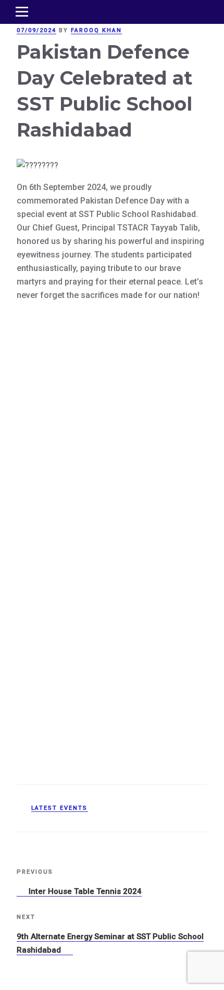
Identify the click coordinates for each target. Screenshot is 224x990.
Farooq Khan (96, 30)
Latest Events (59, 808)
